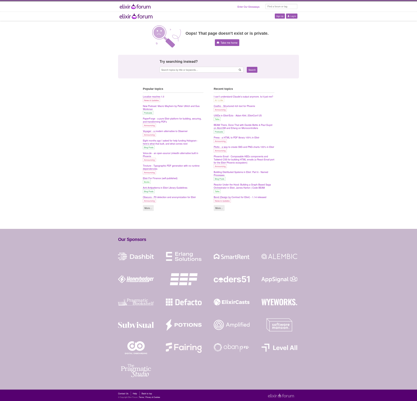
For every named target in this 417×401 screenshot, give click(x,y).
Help (135, 393)
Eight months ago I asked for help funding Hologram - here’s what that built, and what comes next (170, 142)
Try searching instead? (179, 61)
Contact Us (123, 393)
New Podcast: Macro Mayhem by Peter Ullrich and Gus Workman (171, 107)
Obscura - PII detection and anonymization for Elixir (169, 197)
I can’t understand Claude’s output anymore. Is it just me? (243, 96)
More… (148, 208)
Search (252, 69)
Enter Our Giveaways (248, 6)
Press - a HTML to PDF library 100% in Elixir (236, 137)
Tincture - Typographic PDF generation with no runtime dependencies (171, 167)
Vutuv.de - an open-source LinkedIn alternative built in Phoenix (170, 155)
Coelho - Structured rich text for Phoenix (234, 106)
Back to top (147, 393)
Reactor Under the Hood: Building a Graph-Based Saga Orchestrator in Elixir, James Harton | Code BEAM (242, 186)
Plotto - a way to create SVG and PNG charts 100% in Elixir (244, 147)
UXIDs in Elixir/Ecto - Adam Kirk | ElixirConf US (238, 115)
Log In (293, 16)
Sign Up (279, 16)
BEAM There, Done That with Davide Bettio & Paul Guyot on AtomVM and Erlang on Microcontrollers (243, 126)
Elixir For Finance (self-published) (160, 178)
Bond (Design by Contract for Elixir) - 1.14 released (240, 197)
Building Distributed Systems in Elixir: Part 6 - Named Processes (241, 174)
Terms (141, 397)
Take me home (229, 43)
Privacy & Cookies (152, 397)
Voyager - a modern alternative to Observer (165, 131)
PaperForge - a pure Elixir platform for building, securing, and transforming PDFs (172, 120)
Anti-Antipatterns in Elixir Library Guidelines (165, 187)
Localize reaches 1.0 (153, 96)
